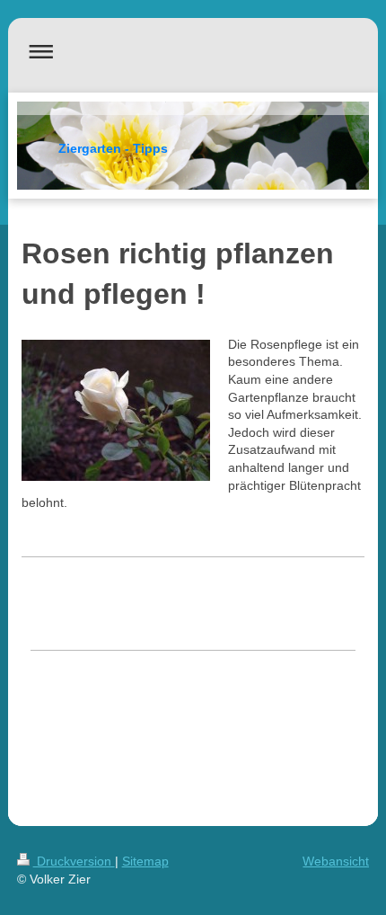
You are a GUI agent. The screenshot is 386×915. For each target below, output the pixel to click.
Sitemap (145, 861)
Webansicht (336, 861)
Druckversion (74, 861)
